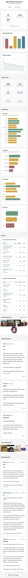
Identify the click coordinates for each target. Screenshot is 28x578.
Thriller (5, 539)
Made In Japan (6, 285)
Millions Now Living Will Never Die (7, 294)
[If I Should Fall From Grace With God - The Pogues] (24, 323)
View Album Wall (23, 317)
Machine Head (6, 260)
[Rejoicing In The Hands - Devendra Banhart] (17, 448)
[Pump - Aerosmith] (10, 448)
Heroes (5, 305)
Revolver (5, 309)
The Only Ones (6, 265)
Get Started (17, 7)
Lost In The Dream (7, 256)
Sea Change (6, 252)
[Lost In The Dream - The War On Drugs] (17, 323)
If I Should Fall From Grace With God (8, 246)
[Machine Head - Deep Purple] (10, 323)
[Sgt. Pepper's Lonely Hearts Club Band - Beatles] (4, 323)
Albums (10, 7)
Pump (4, 289)
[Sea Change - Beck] (14, 329)
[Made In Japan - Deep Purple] (4, 448)
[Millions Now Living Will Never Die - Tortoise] (24, 448)
